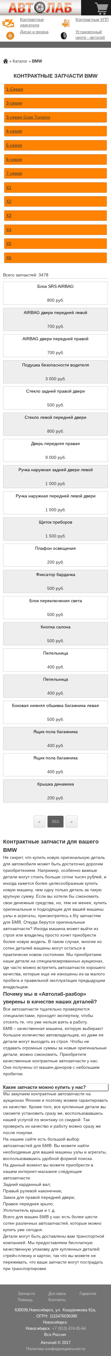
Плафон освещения (55, 548)
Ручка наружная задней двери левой (55, 469)
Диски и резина (34, 32)
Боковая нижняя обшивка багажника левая (55, 705)
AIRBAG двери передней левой (55, 312)
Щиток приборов (55, 522)
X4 (8, 229)
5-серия (14, 145)
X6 (8, 257)
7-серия (14, 173)
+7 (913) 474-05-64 (69, 1328)
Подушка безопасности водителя (55, 364)
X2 (8, 201)
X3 (8, 215)
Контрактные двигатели (32, 22)
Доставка (57, 1294)
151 (55, 821)
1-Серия (14, 89)
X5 (8, 243)
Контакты (57, 1300)
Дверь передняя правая (55, 443)
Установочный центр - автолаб (90, 35)
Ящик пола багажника (55, 731)
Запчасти (26, 1294)
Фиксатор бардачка (55, 574)
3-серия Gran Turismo (28, 117)
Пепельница (55, 653)
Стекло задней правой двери (55, 391)
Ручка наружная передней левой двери (56, 495)
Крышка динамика (55, 784)
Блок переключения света (55, 600)
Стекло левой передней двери (55, 417)
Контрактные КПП (92, 20)
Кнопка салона (56, 626)
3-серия (14, 102)
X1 (8, 187)
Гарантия (88, 1294)
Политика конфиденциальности (55, 1349)
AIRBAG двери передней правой (55, 338)
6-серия (14, 159)
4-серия (14, 131)
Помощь (25, 1300)
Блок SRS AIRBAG (55, 286)
